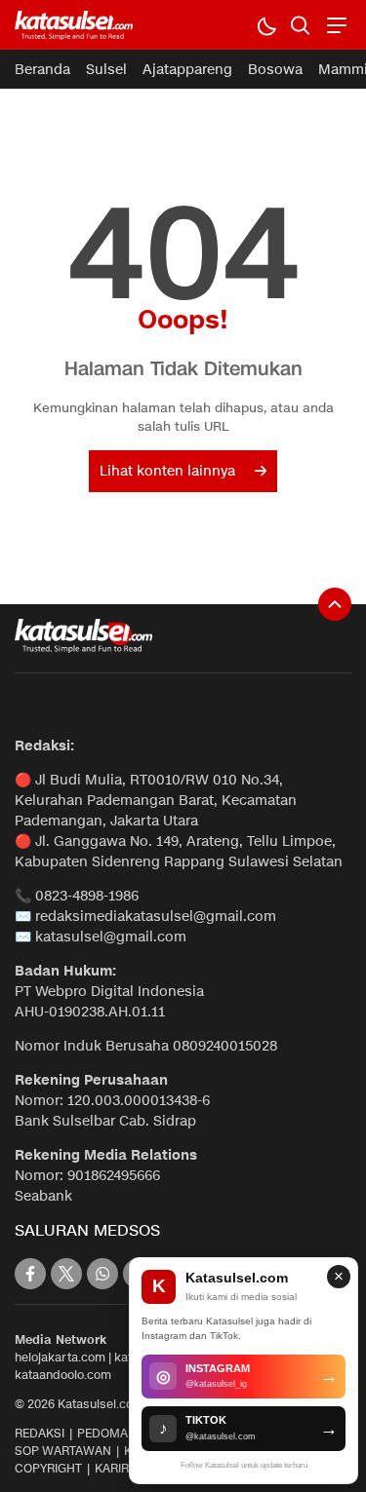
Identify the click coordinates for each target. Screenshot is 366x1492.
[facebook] (30, 1273)
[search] (300, 25)
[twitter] (66, 1273)
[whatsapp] (102, 1273)
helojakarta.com (60, 1357)
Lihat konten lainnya (167, 471)
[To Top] (334, 604)
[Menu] (334, 25)
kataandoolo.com (63, 1374)
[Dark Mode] (266, 25)
